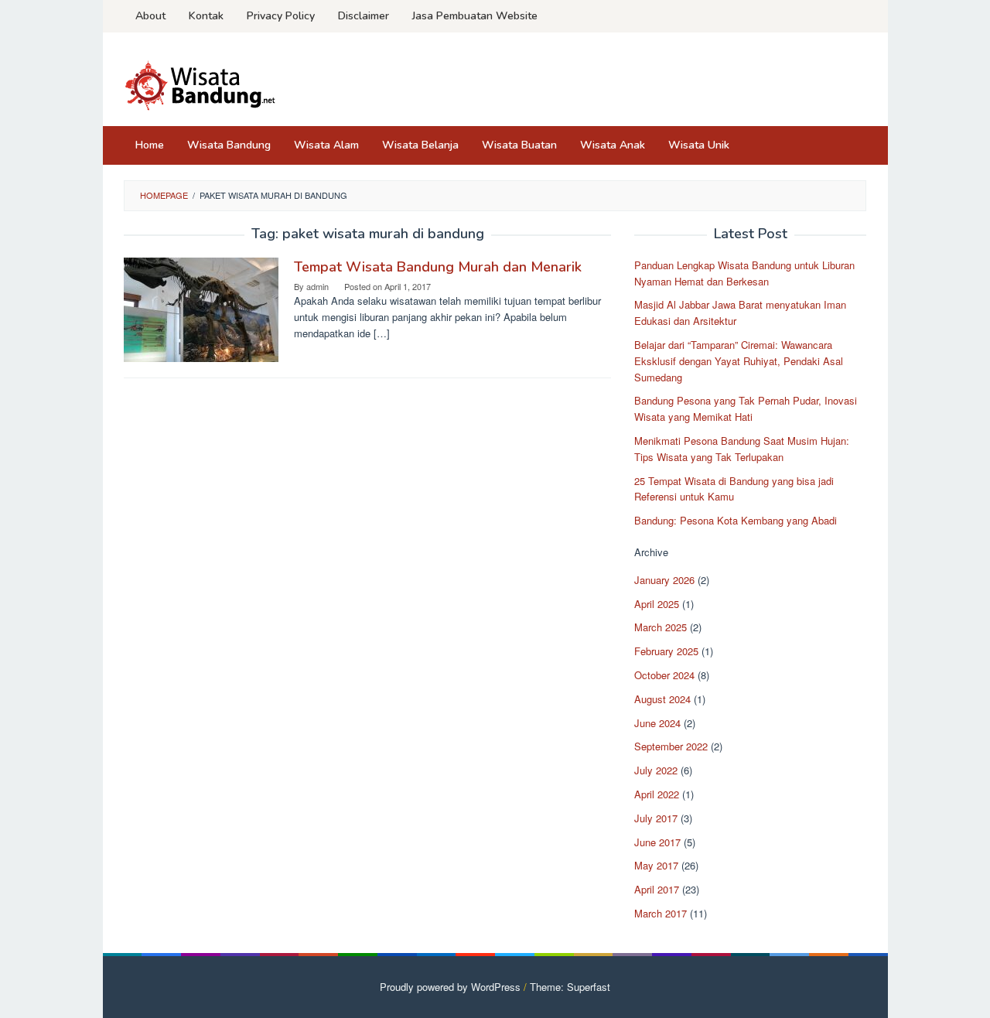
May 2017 (656, 865)
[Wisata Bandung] (201, 84)
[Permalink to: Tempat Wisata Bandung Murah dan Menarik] (201, 308)
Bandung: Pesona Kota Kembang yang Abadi (735, 520)
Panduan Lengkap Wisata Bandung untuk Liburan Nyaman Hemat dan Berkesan (744, 273)
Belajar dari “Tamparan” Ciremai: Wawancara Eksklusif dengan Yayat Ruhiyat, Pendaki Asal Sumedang (738, 360)
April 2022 (656, 794)
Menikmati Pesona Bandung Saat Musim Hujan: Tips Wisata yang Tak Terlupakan (741, 448)
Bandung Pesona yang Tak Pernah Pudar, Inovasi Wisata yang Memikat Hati (745, 408)
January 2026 (664, 579)
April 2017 (656, 889)
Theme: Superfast (570, 986)
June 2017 (657, 842)
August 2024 (662, 699)
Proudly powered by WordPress (450, 986)
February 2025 (666, 651)
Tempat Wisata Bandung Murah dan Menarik (438, 267)
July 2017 (656, 818)
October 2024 (664, 675)
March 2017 (660, 913)
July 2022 (656, 770)
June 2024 (657, 723)
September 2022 (671, 746)
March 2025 (660, 627)
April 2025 (656, 603)
